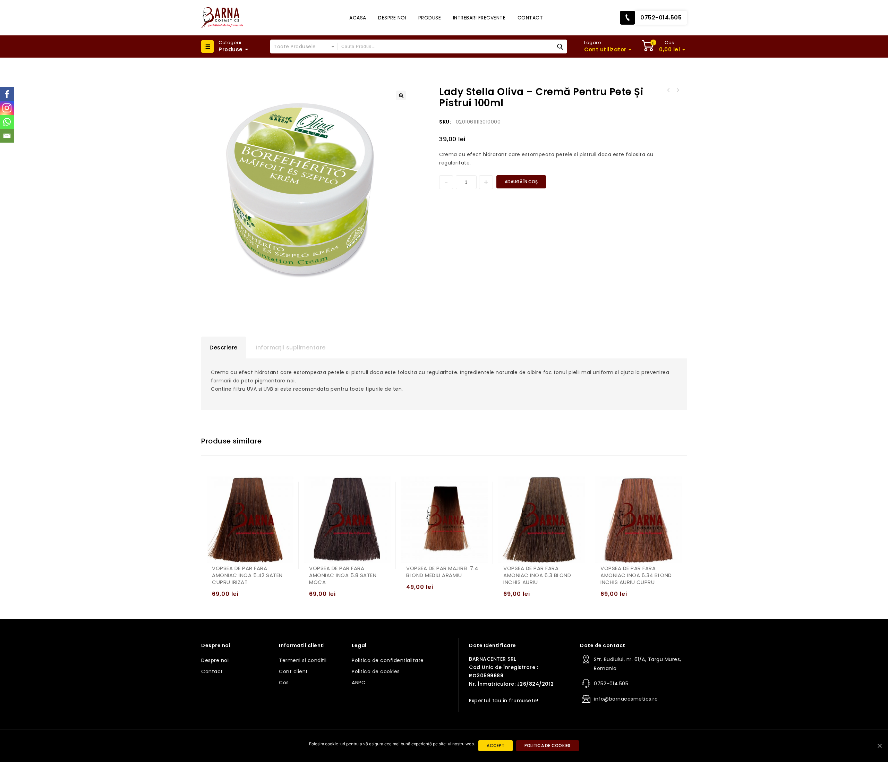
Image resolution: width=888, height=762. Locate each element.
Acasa (357, 17)
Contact (530, 17)
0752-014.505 (661, 18)
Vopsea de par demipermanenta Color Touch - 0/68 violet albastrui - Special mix (668, 90)
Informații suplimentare (291, 348)
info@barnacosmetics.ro (626, 698)
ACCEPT (495, 745)
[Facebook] (7, 94)
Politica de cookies (376, 671)
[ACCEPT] (879, 745)
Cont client (293, 671)
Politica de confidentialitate (388, 660)
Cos (284, 682)
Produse (429, 17)
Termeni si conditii (303, 660)
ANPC (358, 682)
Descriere (224, 348)
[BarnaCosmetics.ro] (222, 17)
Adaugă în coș (521, 182)
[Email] (7, 136)
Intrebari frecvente (479, 17)
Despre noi (392, 17)
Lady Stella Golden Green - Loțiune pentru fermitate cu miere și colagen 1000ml (677, 90)
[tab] (223, 348)
